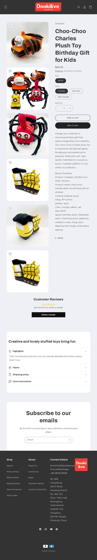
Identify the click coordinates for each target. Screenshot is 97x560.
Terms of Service (14, 489)
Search (10, 466)
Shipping (59, 71)
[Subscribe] (69, 440)
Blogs (30, 478)
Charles (61, 91)
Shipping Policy (13, 484)
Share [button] (60, 238)
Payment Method (36, 484)
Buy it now (73, 125)
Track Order (12, 495)
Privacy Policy (13, 472)
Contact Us (33, 472)
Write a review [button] (48, 315)
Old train (76, 91)
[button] (5, 7)
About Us (32, 466)
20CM (60, 81)
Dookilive (51, 551)
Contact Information (37, 489)
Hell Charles (63, 97)
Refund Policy (13, 478)
